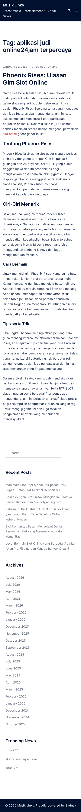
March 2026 (14, 605)
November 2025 (17, 633)
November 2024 (17, 717)
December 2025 (17, 626)
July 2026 (13, 584)
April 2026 (13, 598)
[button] (68, 10)
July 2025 (13, 661)
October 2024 (16, 724)
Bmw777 (12, 750)
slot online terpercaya (21, 759)
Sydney (71, 805)
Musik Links (13, 5)
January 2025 (15, 703)
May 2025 (13, 675)
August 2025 (15, 654)
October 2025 (16, 640)
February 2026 (16, 612)
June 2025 (13, 668)
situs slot (12, 768)
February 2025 (16, 696)
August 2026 (15, 577)
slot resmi (10, 134)
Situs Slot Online (44, 66)
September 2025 (18, 647)
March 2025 (14, 689)
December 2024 (17, 710)
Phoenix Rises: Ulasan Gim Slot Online (35, 78)
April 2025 (13, 682)
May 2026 (13, 591)
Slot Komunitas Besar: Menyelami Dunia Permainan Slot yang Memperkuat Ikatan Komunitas (34, 531)
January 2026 (15, 619)
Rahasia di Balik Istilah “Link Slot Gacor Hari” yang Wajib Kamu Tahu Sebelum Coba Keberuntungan (37, 514)
